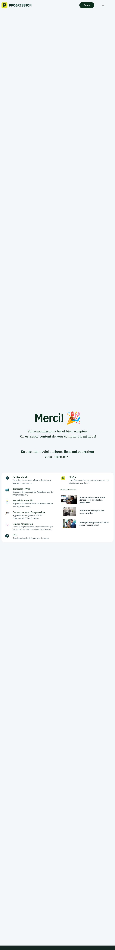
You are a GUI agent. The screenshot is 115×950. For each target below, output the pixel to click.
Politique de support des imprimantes (92, 511)
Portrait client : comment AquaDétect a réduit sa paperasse (92, 500)
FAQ (15, 534)
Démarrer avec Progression (29, 512)
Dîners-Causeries (23, 523)
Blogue (73, 477)
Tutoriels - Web (21, 488)
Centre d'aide (20, 477)
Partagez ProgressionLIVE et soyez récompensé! (94, 523)
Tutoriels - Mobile (23, 500)
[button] (103, 5)
